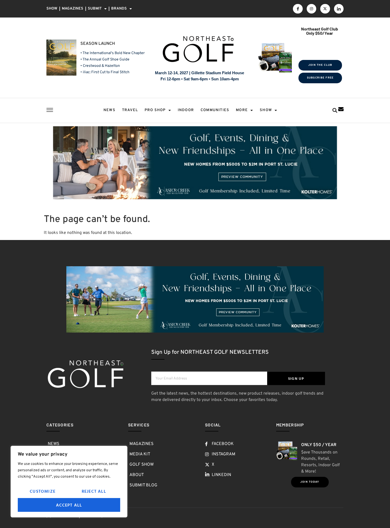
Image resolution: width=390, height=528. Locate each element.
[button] (334, 110)
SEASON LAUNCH (97, 43)
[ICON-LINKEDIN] (339, 9)
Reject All (94, 491)
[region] (69, 481)
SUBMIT (95, 8)
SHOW (51, 8)
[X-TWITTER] (325, 9)
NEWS (109, 110)
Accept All (69, 505)
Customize (42, 491)
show (266, 110)
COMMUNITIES (215, 110)
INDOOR (186, 110)
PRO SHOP (155, 110)
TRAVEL (130, 110)
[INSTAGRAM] (311, 9)
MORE (242, 110)
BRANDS (119, 8)
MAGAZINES (72, 8)
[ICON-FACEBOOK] (297, 9)
